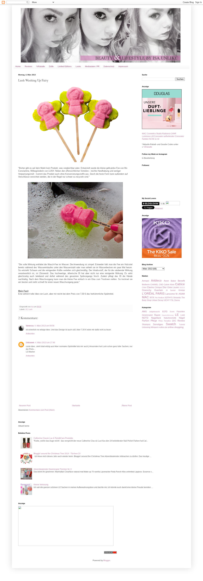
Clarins (150, 287)
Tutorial (182, 324)
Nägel (182, 318)
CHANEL (154, 284)
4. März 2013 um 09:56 (44, 326)
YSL (172, 300)
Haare (157, 315)
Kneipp (182, 290)
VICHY (167, 300)
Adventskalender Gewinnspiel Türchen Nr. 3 (53, 469)
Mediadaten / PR (92, 66)
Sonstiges (158, 324)
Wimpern (155, 327)
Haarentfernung (168, 315)
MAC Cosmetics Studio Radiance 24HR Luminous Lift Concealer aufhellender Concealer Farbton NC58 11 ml (163, 136)
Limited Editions (65, 66)
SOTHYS (169, 297)
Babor (173, 281)
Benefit (181, 280)
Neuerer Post (24, 405)
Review (181, 320)
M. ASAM (180, 293)
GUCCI (182, 287)
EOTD (164, 311)
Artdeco (156, 280)
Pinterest (159, 208)
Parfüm (145, 320)
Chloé (144, 287)
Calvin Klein (169, 284)
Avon (166, 280)
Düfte (51, 66)
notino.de (163, 327)
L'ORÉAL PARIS (153, 293)
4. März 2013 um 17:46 (45, 342)
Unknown (30, 342)
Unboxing (146, 327)
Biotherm (146, 284)
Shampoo (146, 324)
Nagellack (156, 318)
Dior (165, 287)
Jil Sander (171, 290)
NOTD (145, 318)
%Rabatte (40, 66)
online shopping (175, 327)
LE (27, 309)
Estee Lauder (173, 287)
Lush (30, 309)
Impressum (123, 66)
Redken (161, 298)
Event (172, 312)
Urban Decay (157, 300)
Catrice (180, 284)
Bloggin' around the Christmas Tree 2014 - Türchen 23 (57, 453)
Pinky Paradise (164, 321)
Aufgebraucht (154, 312)
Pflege (154, 320)
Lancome (170, 293)
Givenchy (146, 290)
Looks (78, 66)
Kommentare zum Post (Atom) (42, 410)
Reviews (28, 66)
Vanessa (30, 326)
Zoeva (177, 300)
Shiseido (177, 297)
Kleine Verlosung (41, 485)
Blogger (106, 560)
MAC (145, 297)
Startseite (76, 405)
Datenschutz (109, 66)
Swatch (171, 324)
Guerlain (158, 290)
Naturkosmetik (170, 318)
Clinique (158, 287)
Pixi (156, 298)
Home (18, 66)
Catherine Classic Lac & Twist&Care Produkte (53, 438)
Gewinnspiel (147, 315)
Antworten (30, 334)
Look (182, 315)
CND (161, 284)
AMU (144, 311)
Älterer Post (127, 405)
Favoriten (181, 311)
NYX (152, 297)
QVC (174, 321)
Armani (145, 280)
